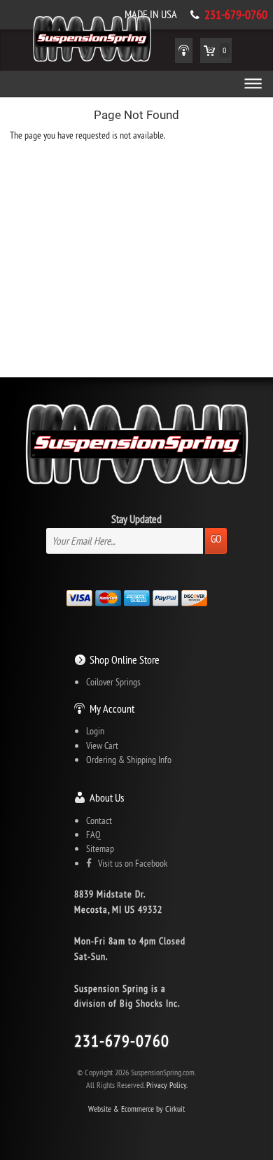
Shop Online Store (125, 659)
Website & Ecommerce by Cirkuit (136, 1108)
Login (95, 731)
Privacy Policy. (167, 1084)
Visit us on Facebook (129, 863)
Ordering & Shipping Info (129, 759)
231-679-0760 (235, 14)
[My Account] (183, 50)
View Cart (102, 745)
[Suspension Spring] (92, 41)
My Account (112, 708)
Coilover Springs (113, 682)
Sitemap (100, 848)
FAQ (93, 834)
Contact (99, 820)
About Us (107, 797)
